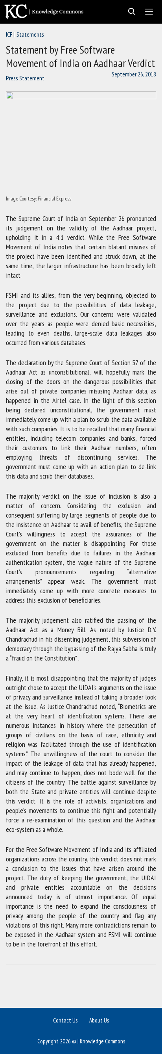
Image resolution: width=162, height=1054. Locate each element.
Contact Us (65, 1020)
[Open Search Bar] (129, 12)
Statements (30, 34)
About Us (99, 1020)
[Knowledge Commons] (46, 12)
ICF (9, 34)
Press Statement (25, 78)
